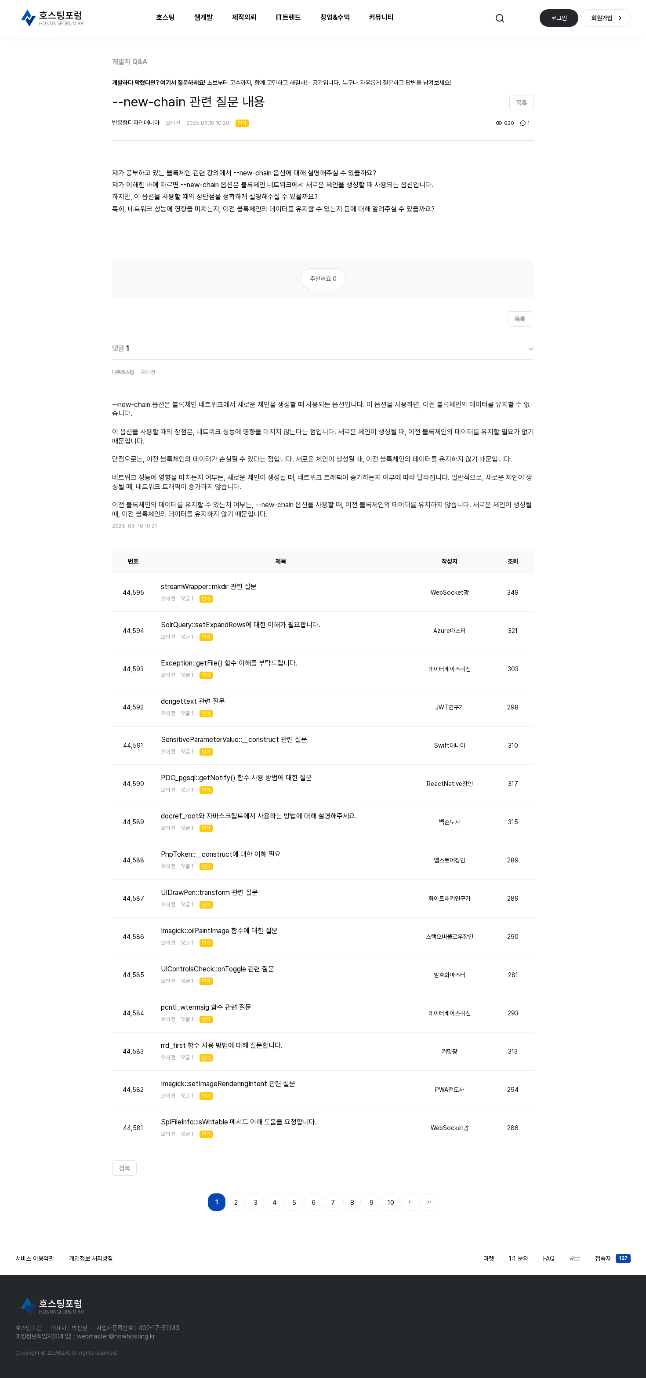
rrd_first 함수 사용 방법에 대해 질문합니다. (222, 1045)
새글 (575, 1258)
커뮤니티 (381, 17)
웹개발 (203, 17)
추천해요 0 (323, 278)
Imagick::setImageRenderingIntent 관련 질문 (228, 1084)
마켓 (488, 1258)
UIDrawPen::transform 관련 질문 (209, 892)
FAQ (549, 1258)
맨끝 (429, 1202)
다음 (410, 1202)
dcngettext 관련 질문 (193, 701)
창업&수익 (335, 17)
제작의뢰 (244, 17)
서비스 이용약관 (34, 1258)
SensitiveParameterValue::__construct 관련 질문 (234, 739)
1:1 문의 (518, 1258)
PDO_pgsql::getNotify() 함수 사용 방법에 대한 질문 (236, 778)
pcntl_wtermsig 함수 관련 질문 (206, 1007)
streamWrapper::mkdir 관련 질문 (209, 586)
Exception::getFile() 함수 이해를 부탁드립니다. (229, 663)
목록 (521, 102)
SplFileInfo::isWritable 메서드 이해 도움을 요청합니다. (239, 1122)
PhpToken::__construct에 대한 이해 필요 (221, 854)
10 (391, 1203)
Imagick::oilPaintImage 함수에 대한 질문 (219, 931)
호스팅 (165, 17)
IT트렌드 (288, 17)
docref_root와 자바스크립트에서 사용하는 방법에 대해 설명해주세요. (259, 816)
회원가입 (602, 18)
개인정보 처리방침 (91, 1258)
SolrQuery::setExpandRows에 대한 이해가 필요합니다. (240, 625)
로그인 (559, 18)
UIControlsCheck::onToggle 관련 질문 (217, 969)
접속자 (611, 1258)
